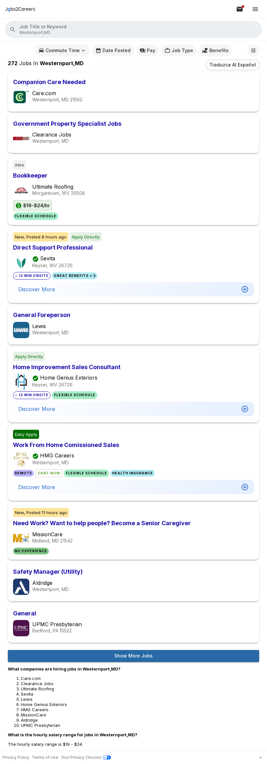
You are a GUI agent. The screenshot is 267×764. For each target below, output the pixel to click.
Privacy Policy (16, 757)
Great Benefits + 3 (75, 276)
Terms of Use (45, 757)
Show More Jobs (133, 655)
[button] (133, 29)
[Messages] (239, 9)
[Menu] (255, 9)
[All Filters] (253, 50)
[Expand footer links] (260, 757)
